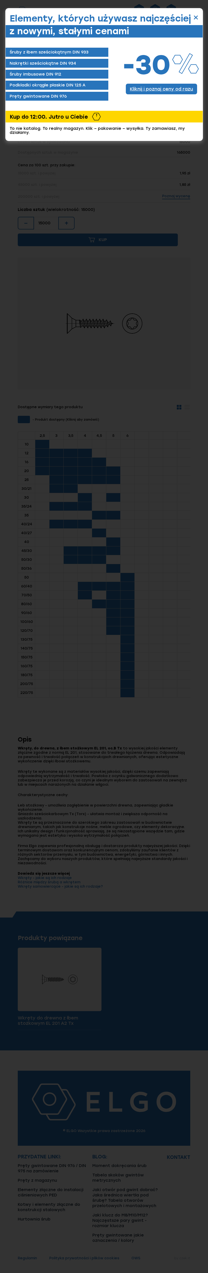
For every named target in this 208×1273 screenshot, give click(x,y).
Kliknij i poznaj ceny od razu (161, 89)
